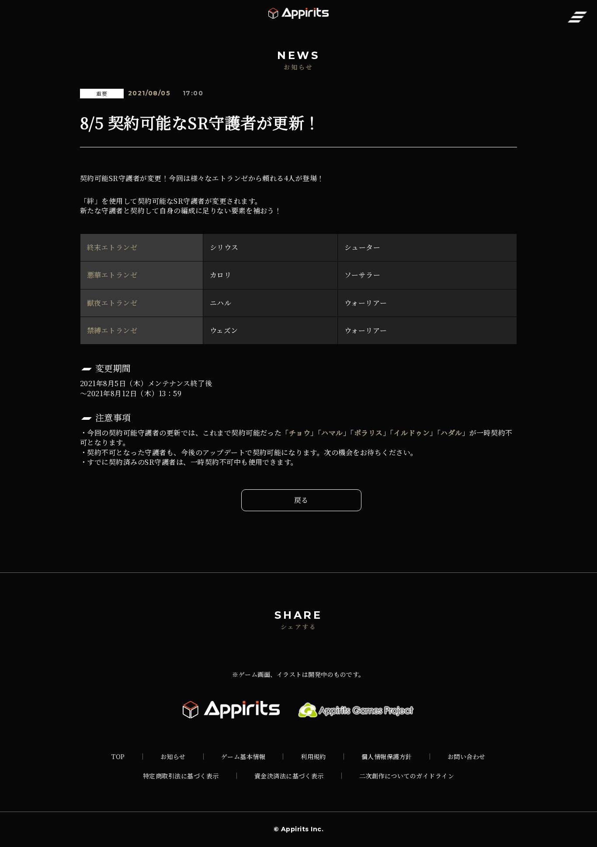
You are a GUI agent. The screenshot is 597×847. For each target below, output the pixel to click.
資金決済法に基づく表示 (289, 776)
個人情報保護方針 (386, 756)
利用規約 (313, 756)
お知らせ (173, 756)
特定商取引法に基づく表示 (181, 776)
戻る (301, 500)
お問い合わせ (467, 756)
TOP (118, 756)
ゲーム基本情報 (243, 756)
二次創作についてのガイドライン (406, 776)
